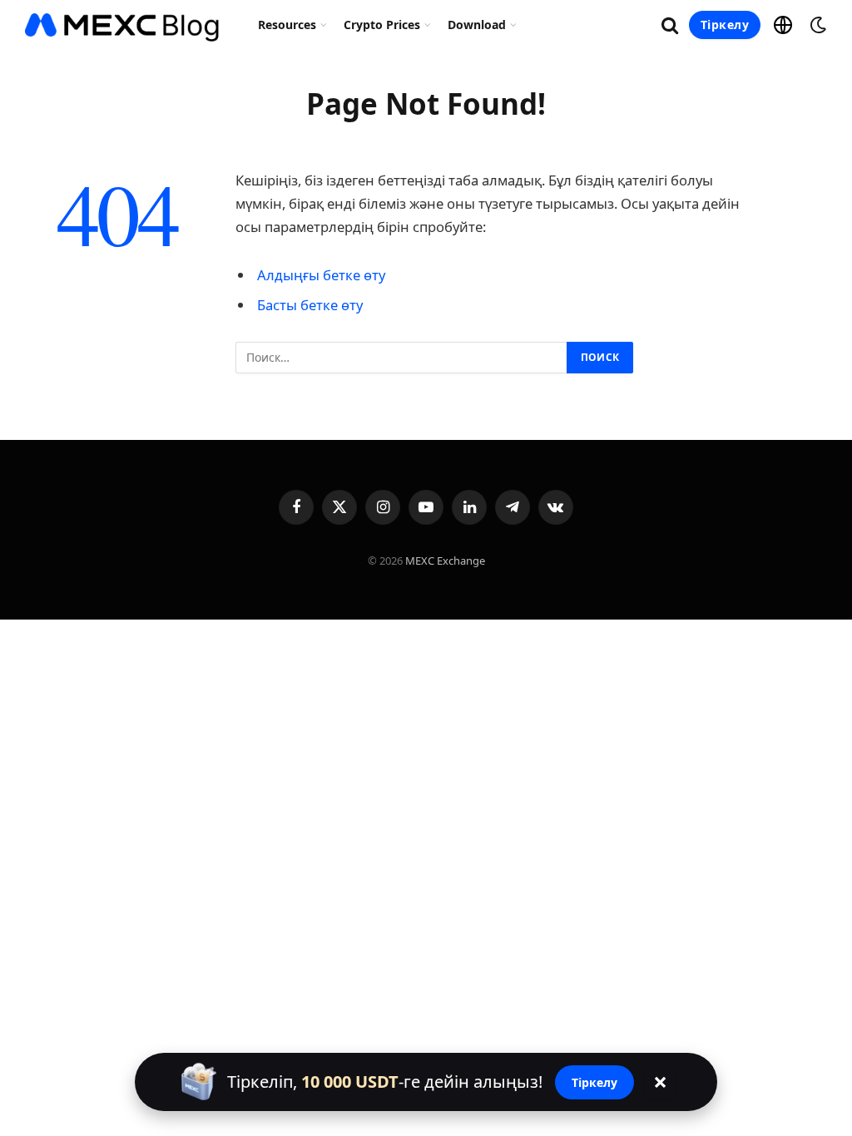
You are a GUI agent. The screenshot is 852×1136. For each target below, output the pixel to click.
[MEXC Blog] (122, 25)
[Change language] (783, 25)
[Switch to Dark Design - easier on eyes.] (816, 25)
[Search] (669, 25)
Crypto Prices (382, 24)
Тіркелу (725, 24)
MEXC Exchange (445, 560)
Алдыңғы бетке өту (321, 274)
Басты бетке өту (310, 304)
